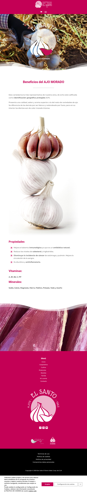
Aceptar (47, 484)
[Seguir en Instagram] (43, 428)
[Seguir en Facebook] (40, 428)
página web (32, 491)
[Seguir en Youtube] (47, 428)
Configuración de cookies (65, 484)
